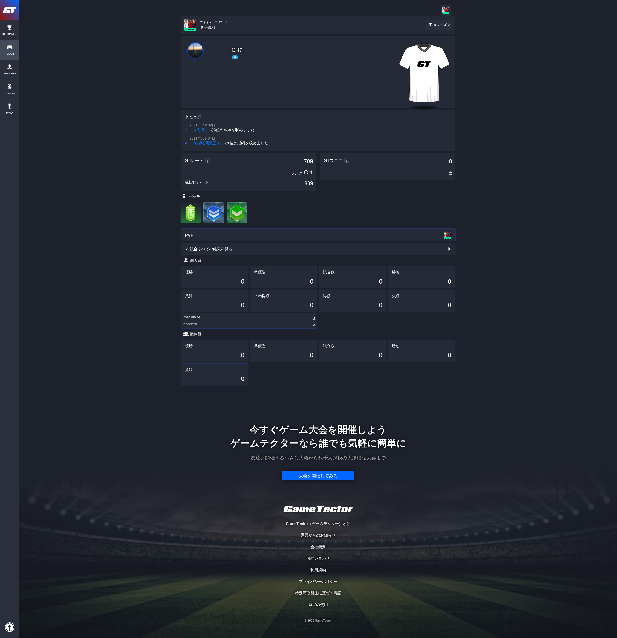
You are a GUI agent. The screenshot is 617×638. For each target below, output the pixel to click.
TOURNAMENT (10, 34)
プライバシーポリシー (318, 581)
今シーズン (441, 24)
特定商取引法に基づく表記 (318, 593)
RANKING (10, 93)
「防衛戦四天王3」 (206, 143)
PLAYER (10, 54)
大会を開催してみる (318, 475)
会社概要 (318, 546)
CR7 (237, 49)
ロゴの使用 (318, 604)
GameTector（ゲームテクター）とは (318, 523)
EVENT (9, 113)
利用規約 (318, 569)
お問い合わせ (318, 558)
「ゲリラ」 (199, 129)
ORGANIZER (9, 74)
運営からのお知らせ (318, 535)
